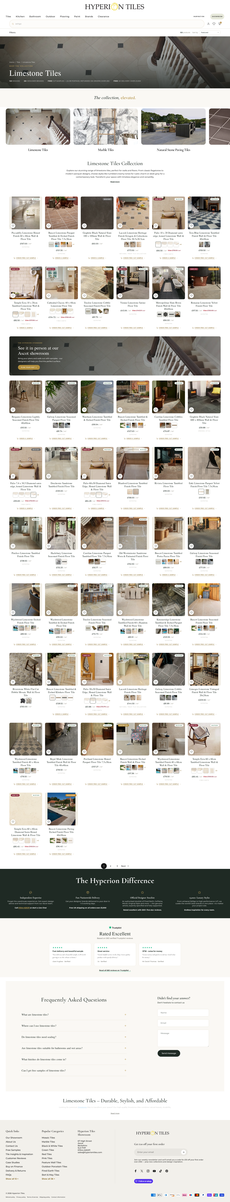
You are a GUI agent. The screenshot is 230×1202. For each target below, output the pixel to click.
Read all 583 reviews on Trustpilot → (115, 970)
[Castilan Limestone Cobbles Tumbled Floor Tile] (162, 425)
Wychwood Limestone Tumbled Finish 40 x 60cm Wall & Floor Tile (168, 762)
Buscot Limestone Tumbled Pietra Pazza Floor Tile (168, 554)
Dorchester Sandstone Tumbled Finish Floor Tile (61, 485)
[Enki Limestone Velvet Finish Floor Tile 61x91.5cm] (207, 491)
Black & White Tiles (52, 1146)
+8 (180, 561)
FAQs (8, 1175)
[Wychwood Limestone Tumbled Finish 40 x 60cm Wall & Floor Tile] (33, 628)
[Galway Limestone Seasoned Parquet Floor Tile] (61, 425)
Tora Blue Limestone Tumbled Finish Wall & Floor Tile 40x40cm (204, 236)
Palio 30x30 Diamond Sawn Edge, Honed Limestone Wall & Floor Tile (97, 692)
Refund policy (10, 1197)
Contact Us (12, 1146)
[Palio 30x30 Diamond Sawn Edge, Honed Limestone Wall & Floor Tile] (164, 244)
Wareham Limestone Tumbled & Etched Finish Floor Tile (97, 418)
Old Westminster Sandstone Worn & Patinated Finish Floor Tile (132, 556)
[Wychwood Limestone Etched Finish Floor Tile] (15, 628)
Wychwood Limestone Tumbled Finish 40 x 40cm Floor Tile (25, 762)
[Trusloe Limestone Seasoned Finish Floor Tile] (100, 628)
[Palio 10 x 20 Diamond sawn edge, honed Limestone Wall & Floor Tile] (158, 244)
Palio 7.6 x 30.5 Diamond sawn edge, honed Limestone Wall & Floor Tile (25, 486)
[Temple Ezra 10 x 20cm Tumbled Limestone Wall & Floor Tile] (15, 314)
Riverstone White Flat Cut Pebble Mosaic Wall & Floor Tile (26, 692)
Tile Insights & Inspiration (19, 1154)
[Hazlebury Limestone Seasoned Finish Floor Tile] (58, 561)
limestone (82, 1107)
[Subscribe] (183, 1152)
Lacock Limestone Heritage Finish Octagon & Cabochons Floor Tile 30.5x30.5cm (132, 236)
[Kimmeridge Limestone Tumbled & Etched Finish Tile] (170, 631)
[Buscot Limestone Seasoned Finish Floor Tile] (63, 244)
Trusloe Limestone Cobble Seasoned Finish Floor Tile (97, 304)
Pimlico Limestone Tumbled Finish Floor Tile (26, 554)
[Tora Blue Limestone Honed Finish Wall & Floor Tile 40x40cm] (201, 244)
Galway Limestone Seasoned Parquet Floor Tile (61, 418)
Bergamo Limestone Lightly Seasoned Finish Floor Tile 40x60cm (26, 420)
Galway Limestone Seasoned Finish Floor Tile (204, 554)
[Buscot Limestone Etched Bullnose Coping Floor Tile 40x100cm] (58, 840)
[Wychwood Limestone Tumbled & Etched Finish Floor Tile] (21, 628)
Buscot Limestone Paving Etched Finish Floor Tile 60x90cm (61, 832)
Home (11, 62)
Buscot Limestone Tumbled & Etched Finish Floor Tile (133, 418)
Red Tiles (47, 1154)
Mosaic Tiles (48, 1137)
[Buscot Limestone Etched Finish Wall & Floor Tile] (57, 244)
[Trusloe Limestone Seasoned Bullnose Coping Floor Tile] (100, 311)
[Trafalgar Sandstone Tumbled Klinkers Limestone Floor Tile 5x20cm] (70, 697)
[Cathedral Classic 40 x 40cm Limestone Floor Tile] (64, 311)
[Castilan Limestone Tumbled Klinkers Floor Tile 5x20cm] (174, 425)
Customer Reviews (16, 1158)
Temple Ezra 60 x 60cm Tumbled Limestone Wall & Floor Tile (204, 762)
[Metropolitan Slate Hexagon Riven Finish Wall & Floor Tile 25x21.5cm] (165, 314)
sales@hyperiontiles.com (90, 1152)
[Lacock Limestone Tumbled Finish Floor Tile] (138, 244)
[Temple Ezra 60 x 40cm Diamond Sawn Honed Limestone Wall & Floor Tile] (27, 314)
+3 (38, 314)
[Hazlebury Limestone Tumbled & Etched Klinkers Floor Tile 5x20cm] (64, 561)
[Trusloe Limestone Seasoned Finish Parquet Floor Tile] (106, 311)
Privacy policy (21, 1197)
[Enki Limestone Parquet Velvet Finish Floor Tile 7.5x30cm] (201, 491)
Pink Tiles (47, 1158)
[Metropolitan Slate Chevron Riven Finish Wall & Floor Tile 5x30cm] (159, 314)
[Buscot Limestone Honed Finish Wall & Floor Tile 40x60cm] (134, 425)
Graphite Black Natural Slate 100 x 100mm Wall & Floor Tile (97, 236)
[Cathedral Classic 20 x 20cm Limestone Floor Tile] (52, 311)
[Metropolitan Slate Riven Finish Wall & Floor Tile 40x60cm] (177, 314)
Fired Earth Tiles (50, 1170)
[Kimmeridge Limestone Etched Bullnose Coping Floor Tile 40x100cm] (158, 631)
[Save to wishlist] (13, 225)
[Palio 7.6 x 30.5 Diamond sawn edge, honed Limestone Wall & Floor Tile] (176, 244)
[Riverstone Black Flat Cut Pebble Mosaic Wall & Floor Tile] (22, 700)
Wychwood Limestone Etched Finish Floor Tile (25, 621)
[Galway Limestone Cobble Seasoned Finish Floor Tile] (55, 425)
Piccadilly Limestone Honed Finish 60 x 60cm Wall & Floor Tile (26, 236)
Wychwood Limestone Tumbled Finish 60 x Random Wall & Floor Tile (132, 622)
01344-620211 (84, 1150)
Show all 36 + (48, 1179)
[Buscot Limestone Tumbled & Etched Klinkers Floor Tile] (52, 697)
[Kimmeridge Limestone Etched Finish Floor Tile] (164, 631)
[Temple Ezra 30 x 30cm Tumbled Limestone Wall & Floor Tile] (21, 314)
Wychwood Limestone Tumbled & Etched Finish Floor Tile (61, 622)
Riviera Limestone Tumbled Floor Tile (168, 485)
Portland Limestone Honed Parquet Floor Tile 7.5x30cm (97, 760)
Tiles (18, 62)
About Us (11, 1141)
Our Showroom (14, 1137)
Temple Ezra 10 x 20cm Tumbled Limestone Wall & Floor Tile (26, 305)
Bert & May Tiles (50, 1175)
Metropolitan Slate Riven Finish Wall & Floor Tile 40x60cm (168, 305)
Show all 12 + (12, 1179)
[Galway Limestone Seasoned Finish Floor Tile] (67, 425)
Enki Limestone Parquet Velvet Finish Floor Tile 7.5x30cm (204, 485)
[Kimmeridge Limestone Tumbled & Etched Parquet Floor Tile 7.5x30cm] (176, 631)
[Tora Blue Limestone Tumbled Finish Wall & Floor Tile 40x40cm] (207, 244)
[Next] (216, 132)
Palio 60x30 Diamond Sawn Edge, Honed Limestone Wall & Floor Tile (97, 486)
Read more (115, 182)
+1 (73, 244)
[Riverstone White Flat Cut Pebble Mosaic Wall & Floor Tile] (28, 700)
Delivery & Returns (16, 1170)
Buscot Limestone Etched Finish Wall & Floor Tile (133, 760)
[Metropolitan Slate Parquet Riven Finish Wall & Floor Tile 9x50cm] (171, 314)
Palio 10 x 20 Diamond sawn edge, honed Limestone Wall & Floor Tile (168, 236)
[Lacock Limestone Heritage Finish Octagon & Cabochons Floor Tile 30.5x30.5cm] (132, 244)
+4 (181, 244)
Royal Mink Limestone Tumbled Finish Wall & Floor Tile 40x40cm (61, 762)
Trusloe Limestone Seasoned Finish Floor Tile (97, 621)
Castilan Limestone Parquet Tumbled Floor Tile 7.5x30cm (97, 554)
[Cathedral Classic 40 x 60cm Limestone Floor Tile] (70, 311)
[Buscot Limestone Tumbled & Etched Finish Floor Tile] (69, 244)
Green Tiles (48, 1150)
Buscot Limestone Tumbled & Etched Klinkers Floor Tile (61, 690)
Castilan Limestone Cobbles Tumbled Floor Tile (169, 418)
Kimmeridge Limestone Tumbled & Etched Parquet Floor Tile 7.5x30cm (168, 622)
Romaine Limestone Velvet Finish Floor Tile (204, 304)
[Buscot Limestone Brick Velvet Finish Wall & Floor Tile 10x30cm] (51, 244)
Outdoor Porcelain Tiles (54, 1166)
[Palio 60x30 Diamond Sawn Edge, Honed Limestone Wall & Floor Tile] (170, 244)
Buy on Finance (14, 1166)
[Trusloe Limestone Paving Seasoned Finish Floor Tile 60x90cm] (94, 311)
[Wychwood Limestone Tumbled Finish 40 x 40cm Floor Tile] (27, 628)
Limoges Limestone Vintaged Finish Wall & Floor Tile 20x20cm (204, 692)
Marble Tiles (48, 1141)
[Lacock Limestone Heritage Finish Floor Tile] (126, 244)
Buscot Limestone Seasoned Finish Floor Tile (204, 621)
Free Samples (13, 1150)
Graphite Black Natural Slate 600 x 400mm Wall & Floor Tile (204, 420)
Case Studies (13, 1162)
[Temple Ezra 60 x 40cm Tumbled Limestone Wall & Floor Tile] (33, 314)
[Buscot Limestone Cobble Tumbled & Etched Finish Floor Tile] (122, 425)
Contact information (58, 1197)
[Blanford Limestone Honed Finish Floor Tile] (129, 491)
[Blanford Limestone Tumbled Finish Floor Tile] (135, 491)
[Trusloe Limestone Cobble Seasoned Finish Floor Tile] (88, 311)
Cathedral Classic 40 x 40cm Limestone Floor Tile (61, 304)
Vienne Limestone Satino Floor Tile (133, 304)
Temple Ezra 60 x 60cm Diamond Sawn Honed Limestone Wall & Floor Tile (25, 832)
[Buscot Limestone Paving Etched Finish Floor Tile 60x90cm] (64, 840)
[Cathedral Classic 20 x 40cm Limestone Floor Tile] (58, 311)
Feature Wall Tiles (51, 1162)
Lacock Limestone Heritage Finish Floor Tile (133, 690)
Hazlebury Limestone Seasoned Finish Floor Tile (61, 554)
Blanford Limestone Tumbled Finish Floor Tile (132, 485)
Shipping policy (45, 1197)
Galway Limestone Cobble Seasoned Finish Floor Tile (168, 690)
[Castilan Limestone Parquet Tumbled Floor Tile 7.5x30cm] (168, 425)
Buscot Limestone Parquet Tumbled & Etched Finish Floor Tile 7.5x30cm (61, 236)
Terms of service (32, 1197)
